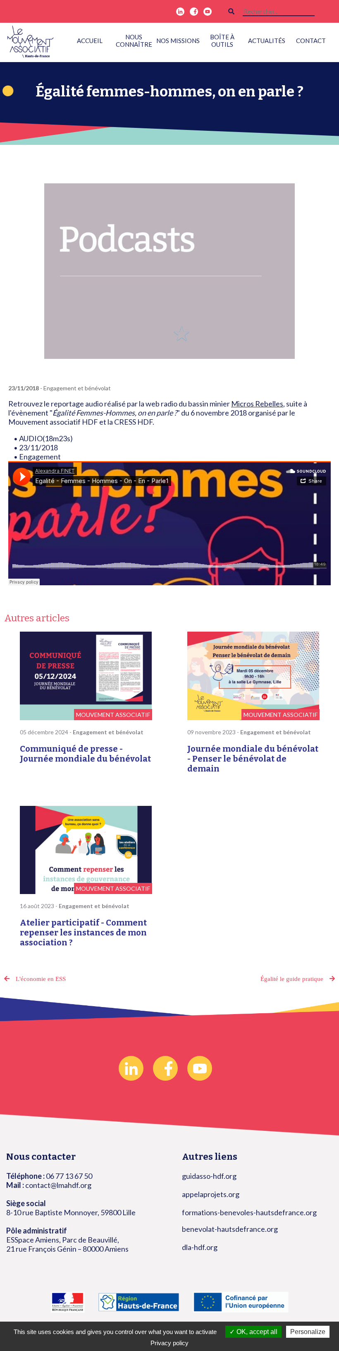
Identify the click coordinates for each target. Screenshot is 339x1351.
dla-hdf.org (199, 1247)
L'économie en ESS (41, 979)
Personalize (307, 1331)
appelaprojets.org (210, 1194)
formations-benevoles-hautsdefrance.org (249, 1212)
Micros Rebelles (257, 403)
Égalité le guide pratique (291, 979)
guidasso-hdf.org (209, 1175)
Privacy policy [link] (169, 1342)
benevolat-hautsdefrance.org (230, 1228)
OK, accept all (256, 1331)
